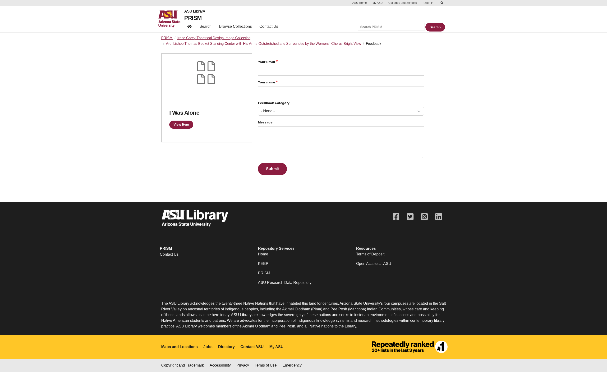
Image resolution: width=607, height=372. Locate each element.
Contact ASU (252, 347)
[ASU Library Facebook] (396, 216)
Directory (226, 347)
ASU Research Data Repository (285, 283)
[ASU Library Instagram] (424, 216)
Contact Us (268, 26)
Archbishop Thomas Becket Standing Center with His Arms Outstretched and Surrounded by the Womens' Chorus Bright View (263, 43)
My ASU (377, 3)
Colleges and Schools (402, 3)
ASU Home (359, 3)
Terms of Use (266, 365)
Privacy (242, 365)
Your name (266, 82)
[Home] (171, 19)
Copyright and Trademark (182, 365)
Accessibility (220, 365)
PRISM (193, 18)
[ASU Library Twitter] (410, 216)
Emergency (292, 365)
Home (263, 254)
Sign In (428, 2)
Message (265, 122)
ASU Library (194, 11)
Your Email (266, 62)
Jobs (207, 347)
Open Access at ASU (373, 264)
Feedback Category (274, 103)
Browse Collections (235, 26)
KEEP (263, 264)
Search (205, 26)
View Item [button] (181, 124)
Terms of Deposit (370, 254)
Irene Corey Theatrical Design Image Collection (213, 38)
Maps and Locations (179, 347)
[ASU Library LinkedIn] (439, 216)
